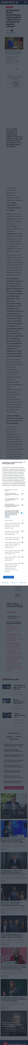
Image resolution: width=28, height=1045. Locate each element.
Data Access (14, 582)
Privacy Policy (22, 582)
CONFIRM (8, 577)
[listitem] (14, 490)
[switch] (22, 494)
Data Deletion (5, 582)
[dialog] (14, 523)
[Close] (24, 462)
